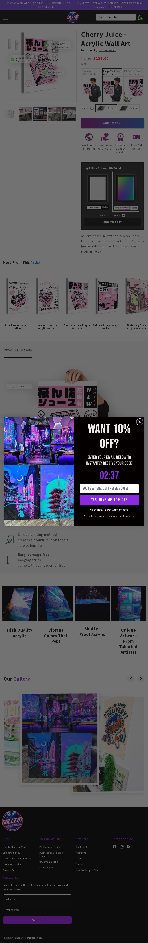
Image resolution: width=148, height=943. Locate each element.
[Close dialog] (140, 422)
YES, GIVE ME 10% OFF (109, 499)
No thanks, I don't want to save (109, 510)
